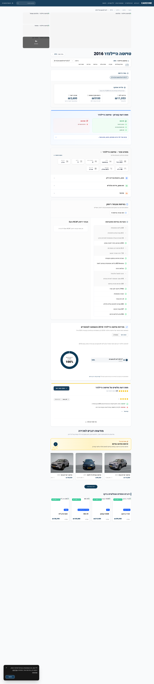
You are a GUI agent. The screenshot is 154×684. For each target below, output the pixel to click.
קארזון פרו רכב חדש (94, 376)
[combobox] (63, 60)
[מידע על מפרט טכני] (101, 152)
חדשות (104, 3)
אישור (10, 677)
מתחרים (116, 335)
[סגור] (6, 668)
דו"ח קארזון (111, 3)
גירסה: (77, 61)
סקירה (110, 64)
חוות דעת (81, 64)
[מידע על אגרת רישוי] (69, 95)
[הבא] (53, 467)
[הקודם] (128, 467)
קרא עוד (126, 411)
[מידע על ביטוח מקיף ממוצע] (87, 95)
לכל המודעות (91, 487)
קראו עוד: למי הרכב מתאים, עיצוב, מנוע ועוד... (112, 137)
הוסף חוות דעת (60, 388)
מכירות (88, 64)
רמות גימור (123, 335)
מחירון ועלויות (119, 64)
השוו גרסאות (58, 155)
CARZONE (146, 3)
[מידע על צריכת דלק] (118, 95)
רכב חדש (136, 3)
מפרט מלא (103, 64)
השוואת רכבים (120, 3)
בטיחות (95, 64)
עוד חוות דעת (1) (92, 422)
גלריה (127, 64)
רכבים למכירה (129, 3)
